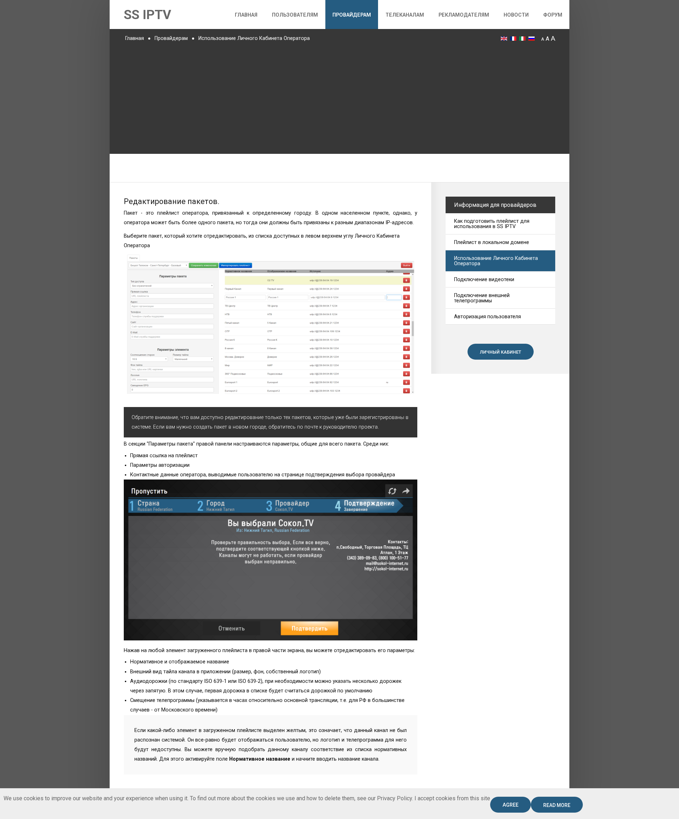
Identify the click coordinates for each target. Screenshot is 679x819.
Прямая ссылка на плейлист (164, 456)
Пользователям (295, 15)
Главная (246, 15)
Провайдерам (351, 15)
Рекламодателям (464, 15)
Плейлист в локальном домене (491, 242)
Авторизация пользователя (487, 317)
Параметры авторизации (160, 465)
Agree (510, 805)
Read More (556, 805)
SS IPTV (147, 14)
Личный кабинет (500, 352)
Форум (552, 15)
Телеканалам (404, 15)
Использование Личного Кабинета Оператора (496, 261)
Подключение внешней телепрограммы (482, 298)
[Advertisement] (339, 97)
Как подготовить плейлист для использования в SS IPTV (491, 224)
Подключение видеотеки (484, 280)
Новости (516, 15)
